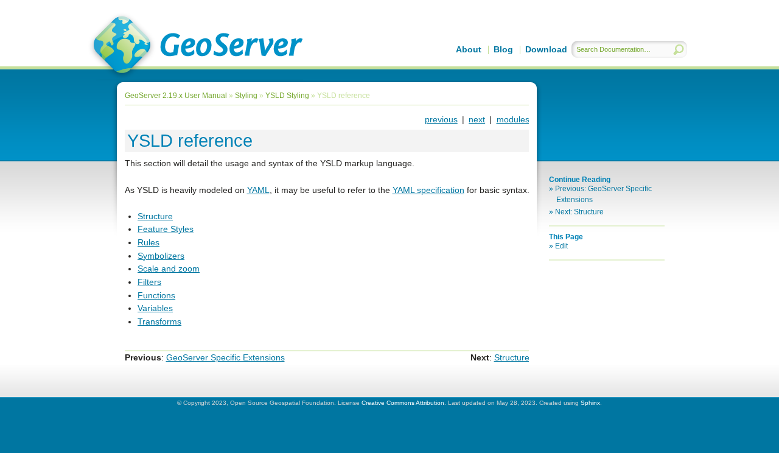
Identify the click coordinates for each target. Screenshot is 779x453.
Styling (246, 95)
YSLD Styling (287, 95)
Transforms (159, 321)
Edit (561, 246)
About (468, 49)
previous (441, 119)
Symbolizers (161, 256)
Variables (155, 308)
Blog (503, 49)
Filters (149, 282)
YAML (258, 190)
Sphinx (590, 402)
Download (546, 49)
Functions (156, 295)
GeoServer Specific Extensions (225, 357)
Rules (148, 242)
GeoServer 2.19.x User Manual (195, 46)
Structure (155, 216)
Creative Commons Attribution (403, 402)
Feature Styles (166, 229)
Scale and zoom (169, 268)
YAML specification (428, 190)
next (477, 119)
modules (513, 119)
